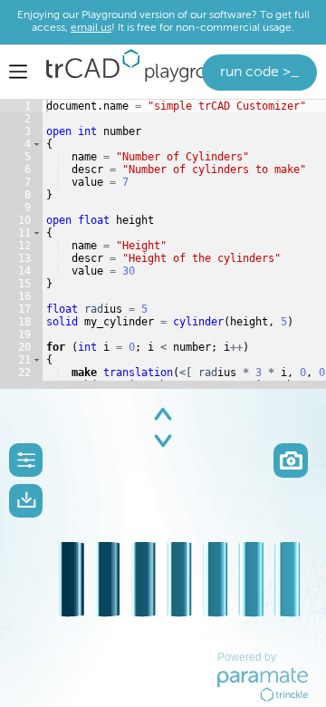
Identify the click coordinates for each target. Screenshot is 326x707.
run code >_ (259, 72)
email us (91, 28)
